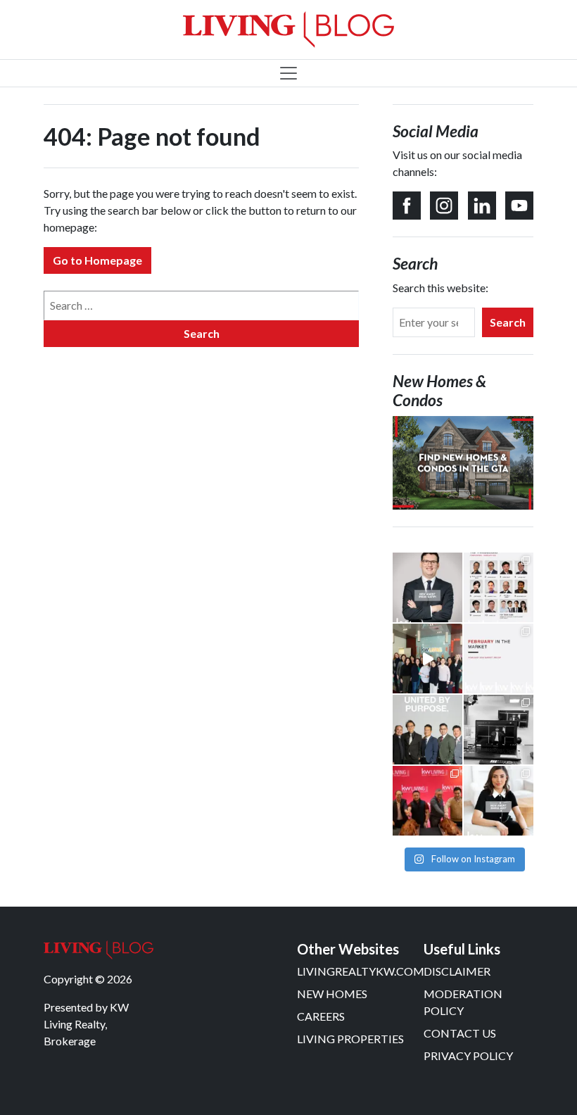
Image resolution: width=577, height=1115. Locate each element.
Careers (321, 1016)
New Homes (332, 993)
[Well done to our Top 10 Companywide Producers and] (498, 587)
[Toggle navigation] (288, 73)
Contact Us (460, 1033)
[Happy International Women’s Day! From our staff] (427, 658)
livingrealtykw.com (360, 971)
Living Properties (350, 1038)
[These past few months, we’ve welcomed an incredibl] (498, 801)
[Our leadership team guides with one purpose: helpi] (427, 729)
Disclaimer (457, 971)
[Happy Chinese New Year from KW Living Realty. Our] (427, 801)
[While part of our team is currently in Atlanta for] (498, 729)
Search (508, 322)
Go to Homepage (97, 260)
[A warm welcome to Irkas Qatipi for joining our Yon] (427, 587)
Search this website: (440, 287)
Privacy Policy (468, 1055)
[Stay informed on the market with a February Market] (498, 658)
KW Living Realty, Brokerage (86, 1023)
